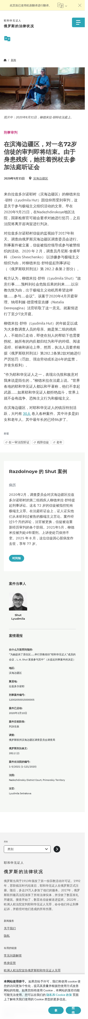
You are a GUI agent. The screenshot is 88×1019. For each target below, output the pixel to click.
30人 (27, 413)
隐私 (7, 936)
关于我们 (10, 928)
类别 (10, 849)
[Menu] (78, 22)
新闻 (13, 60)
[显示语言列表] (62, 5)
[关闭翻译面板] (80, 5)
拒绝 (73, 1010)
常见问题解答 (13, 955)
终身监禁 (10, 963)
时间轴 (16, 558)
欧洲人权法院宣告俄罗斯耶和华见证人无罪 (32, 970)
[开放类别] (57, 849)
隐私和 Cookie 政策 (59, 995)
